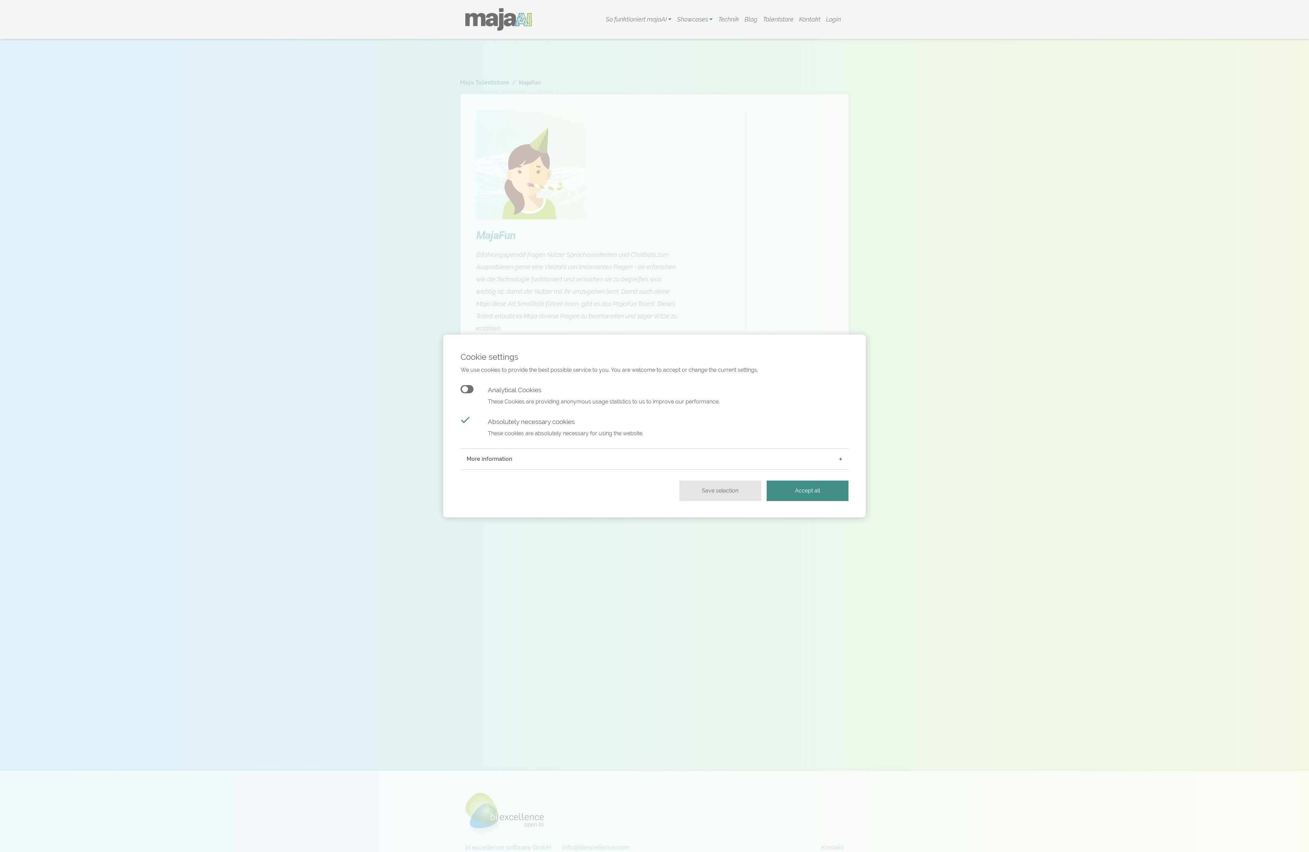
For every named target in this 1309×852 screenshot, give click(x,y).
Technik (728, 19)
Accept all (807, 490)
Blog (750, 19)
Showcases (693, 19)
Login (833, 19)
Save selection (720, 490)
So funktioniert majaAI (637, 19)
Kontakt (810, 19)
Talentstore (778, 19)
